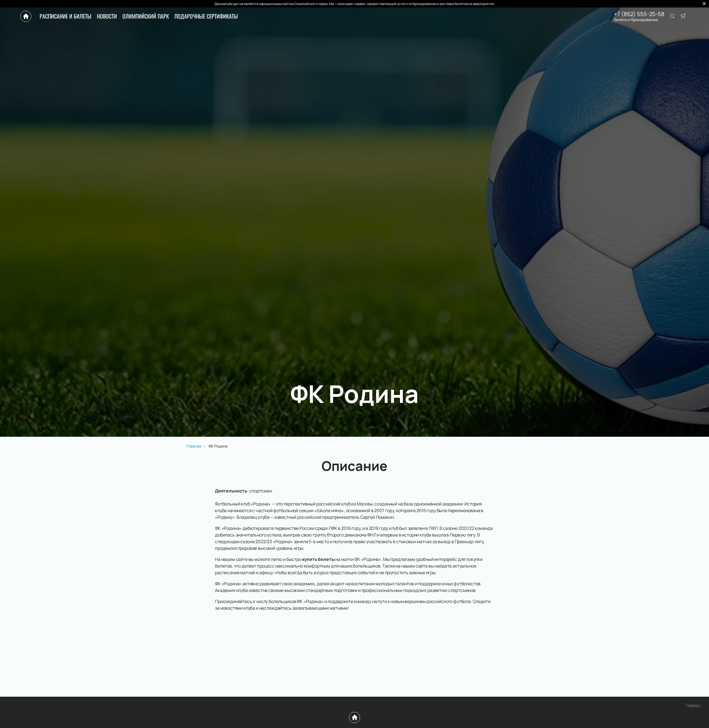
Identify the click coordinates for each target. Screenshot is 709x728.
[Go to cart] (683, 16)
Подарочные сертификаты (206, 16)
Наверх (693, 705)
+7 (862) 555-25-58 (639, 14)
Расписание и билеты (65, 16)
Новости (107, 16)
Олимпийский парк (145, 16)
